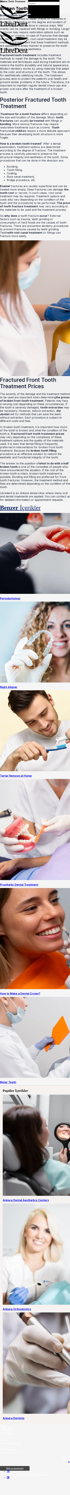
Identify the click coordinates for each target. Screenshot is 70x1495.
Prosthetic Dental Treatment (19, 884)
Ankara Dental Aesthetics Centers (26, 1200)
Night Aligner (9, 687)
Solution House (43, 1475)
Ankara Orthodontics (17, 1309)
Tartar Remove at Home (16, 775)
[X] (69, 1462)
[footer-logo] (6, 1433)
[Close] (29, 14)
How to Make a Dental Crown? (20, 993)
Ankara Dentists (13, 1418)
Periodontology (10, 598)
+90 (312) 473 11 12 (11, 1452)
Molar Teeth (8, 1082)
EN (8, 1477)
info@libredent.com (10, 1443)
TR (8, 1471)
